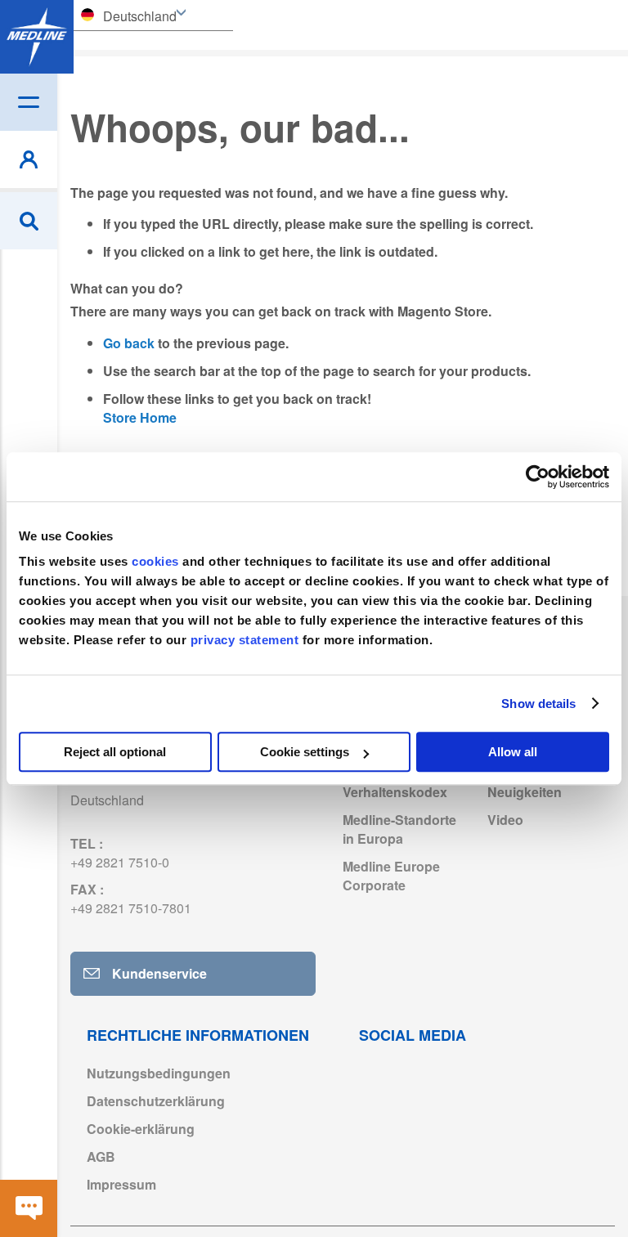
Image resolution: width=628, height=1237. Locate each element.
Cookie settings (304, 752)
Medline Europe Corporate (391, 875)
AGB (101, 1156)
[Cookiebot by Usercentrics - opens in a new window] (537, 476)
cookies (157, 561)
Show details (538, 703)
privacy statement (245, 640)
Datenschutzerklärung (156, 1100)
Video (505, 819)
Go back (129, 343)
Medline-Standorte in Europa (399, 829)
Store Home (140, 417)
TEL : (119, 853)
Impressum (121, 1184)
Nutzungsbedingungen (159, 1073)
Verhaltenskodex (395, 791)
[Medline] (37, 37)
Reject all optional (115, 752)
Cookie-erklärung (141, 1128)
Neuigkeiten (524, 791)
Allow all (512, 752)
